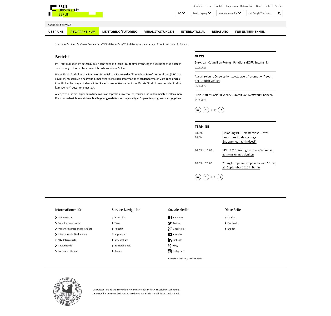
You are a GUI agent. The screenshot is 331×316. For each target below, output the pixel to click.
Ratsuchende (65, 245)
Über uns (56, 31)
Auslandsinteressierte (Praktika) (75, 228)
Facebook (178, 217)
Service (279, 6)
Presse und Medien (68, 251)
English (231, 228)
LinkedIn (177, 239)
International (193, 31)
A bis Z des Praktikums (163, 44)
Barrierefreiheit (264, 6)
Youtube (177, 234)
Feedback (232, 223)
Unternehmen (65, 217)
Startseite (198, 6)
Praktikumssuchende (69, 223)
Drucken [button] (231, 217)
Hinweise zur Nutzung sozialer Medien (185, 258)
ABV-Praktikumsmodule (134, 44)
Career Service (59, 24)
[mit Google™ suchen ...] (279, 13)
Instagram (178, 251)
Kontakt (219, 6)
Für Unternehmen (250, 31)
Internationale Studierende (72, 234)
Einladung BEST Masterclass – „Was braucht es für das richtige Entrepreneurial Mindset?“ (245, 137)
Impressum (232, 6)
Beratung (220, 31)
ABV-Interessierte (67, 239)
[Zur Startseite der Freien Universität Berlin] (74, 10)
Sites (73, 44)
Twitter (176, 223)
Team (209, 6)
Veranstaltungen (159, 31)
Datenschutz (247, 6)
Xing (175, 245)
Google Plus (179, 228)
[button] (181, 13)
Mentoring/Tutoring (119, 31)
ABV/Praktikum (83, 31)
